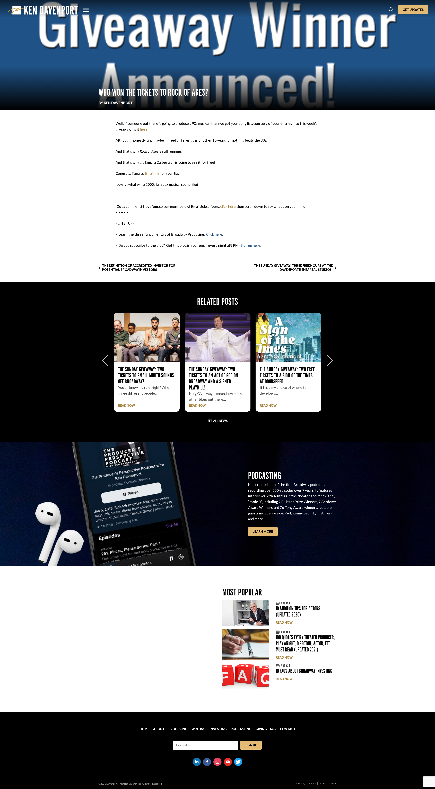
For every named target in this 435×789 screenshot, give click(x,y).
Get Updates (413, 10)
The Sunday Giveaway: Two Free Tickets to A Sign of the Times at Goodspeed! (287, 375)
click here (228, 206)
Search (391, 9)
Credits (332, 783)
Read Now (126, 405)
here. (144, 129)
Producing (178, 729)
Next (330, 361)
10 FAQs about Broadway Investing (304, 671)
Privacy (312, 783)
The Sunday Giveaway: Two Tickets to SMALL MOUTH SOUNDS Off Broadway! (146, 375)
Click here (214, 234)
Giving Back (266, 729)
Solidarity (300, 783)
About (158, 729)
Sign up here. (251, 245)
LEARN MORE (263, 531)
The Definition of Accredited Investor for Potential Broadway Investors (138, 267)
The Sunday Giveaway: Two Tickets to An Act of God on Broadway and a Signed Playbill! (213, 378)
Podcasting (241, 729)
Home (144, 729)
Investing (218, 729)
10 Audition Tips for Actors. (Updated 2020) (298, 611)
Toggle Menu (86, 10)
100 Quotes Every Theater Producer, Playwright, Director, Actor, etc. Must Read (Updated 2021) (305, 643)
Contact (287, 729)
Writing (199, 729)
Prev (105, 361)
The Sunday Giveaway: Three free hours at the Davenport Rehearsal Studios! (293, 267)
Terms (322, 783)
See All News (217, 421)
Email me (152, 173)
